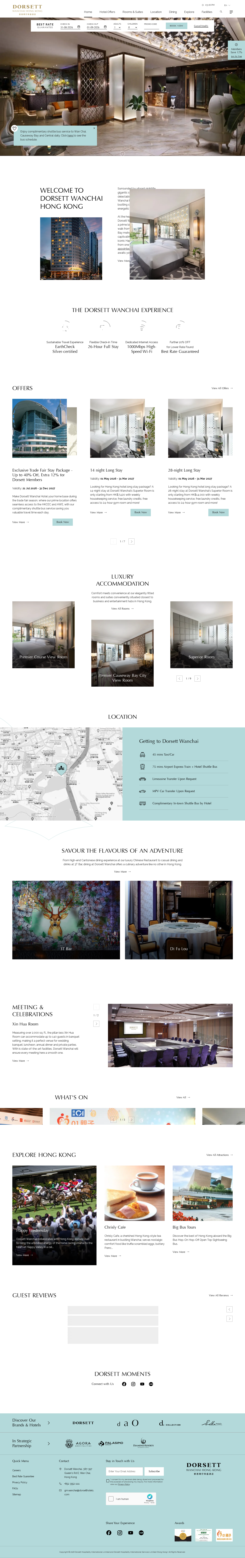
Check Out (92, 24)
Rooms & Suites (132, 12)
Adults (117, 24)
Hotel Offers (107, 12)
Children (133, 24)
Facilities (207, 12)
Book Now (176, 26)
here (71, 1393)
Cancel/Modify (201, 26)
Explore (189, 12)
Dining (173, 12)
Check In (65, 24)
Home (88, 12)
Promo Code (150, 24)
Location (156, 12)
